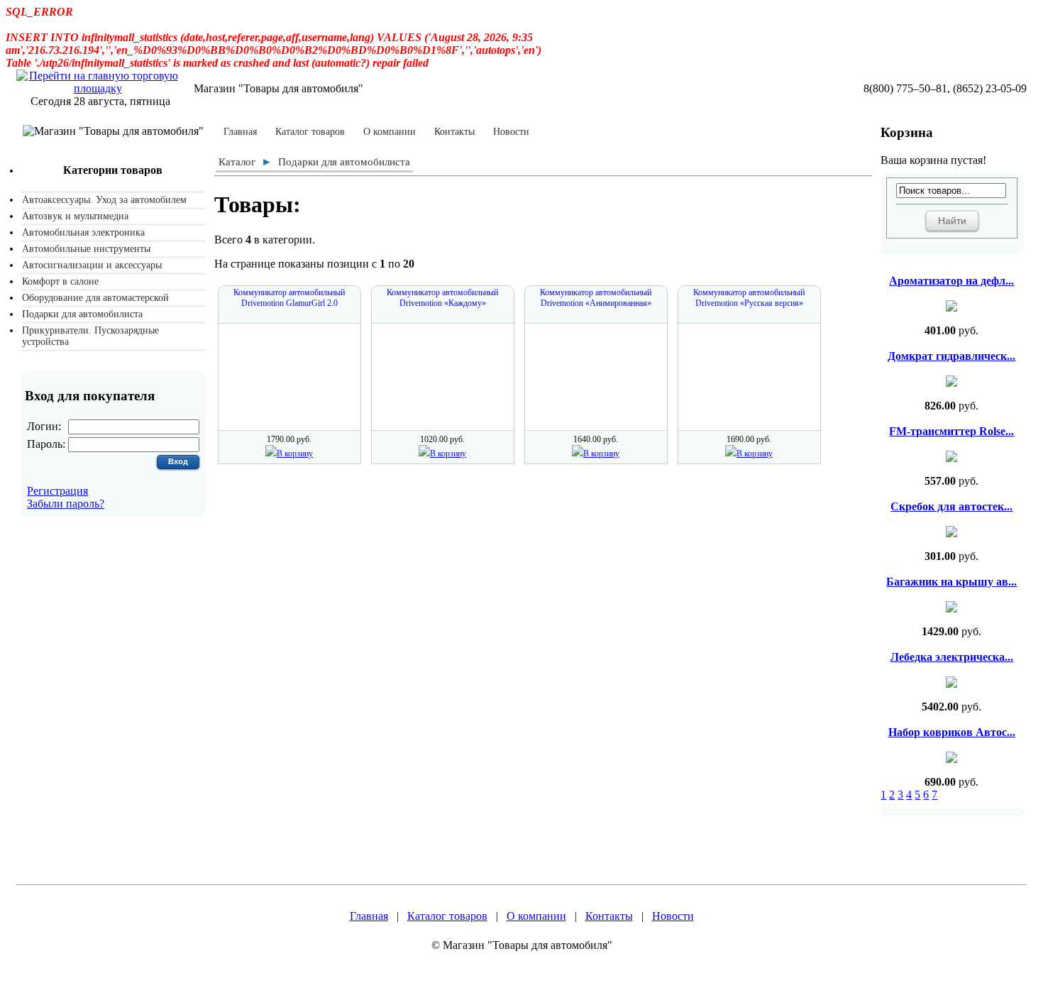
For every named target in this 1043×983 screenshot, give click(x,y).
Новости (511, 132)
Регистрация (57, 491)
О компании (389, 132)
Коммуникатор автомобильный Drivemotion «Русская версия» (749, 297)
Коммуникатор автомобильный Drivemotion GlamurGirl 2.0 (289, 297)
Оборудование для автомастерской (95, 297)
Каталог (237, 162)
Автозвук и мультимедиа (75, 216)
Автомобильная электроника (83, 232)
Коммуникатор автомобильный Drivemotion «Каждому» (442, 297)
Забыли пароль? (65, 504)
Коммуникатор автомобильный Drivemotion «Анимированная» (595, 297)
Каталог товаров (310, 132)
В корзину (295, 453)
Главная (240, 132)
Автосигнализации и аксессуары (92, 265)
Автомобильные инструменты (86, 248)
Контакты (454, 132)
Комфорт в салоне (60, 281)
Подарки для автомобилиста (82, 314)
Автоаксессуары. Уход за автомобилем (104, 199)
